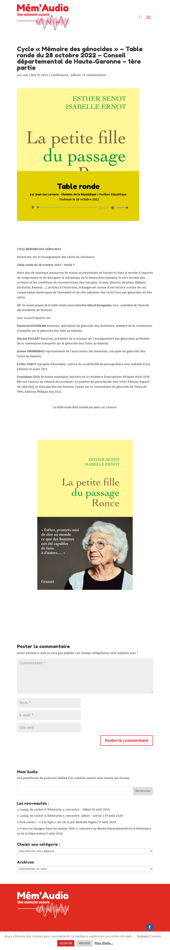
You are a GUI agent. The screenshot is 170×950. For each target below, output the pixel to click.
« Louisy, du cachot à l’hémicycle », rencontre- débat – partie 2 (60, 816)
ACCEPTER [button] (66, 943)
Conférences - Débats (66, 75)
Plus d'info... (104, 943)
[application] (78, 207)
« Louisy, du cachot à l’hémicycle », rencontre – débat (54, 809)
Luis (25, 75)
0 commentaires (95, 75)
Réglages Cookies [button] (149, 936)
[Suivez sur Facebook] (149, 927)
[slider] (121, 208)
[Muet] (113, 208)
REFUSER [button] (84, 943)
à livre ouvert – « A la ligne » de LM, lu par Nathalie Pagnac (57, 822)
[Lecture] (32, 207)
